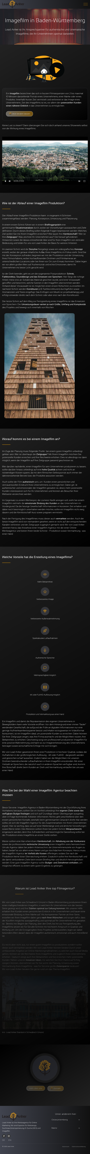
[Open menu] (85, 4)
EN (9, 1140)
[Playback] (5, 181)
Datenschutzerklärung (79, 1146)
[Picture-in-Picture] (79, 181)
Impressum (65, 1146)
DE (3, 1140)
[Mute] (9, 181)
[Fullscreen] (84, 181)
